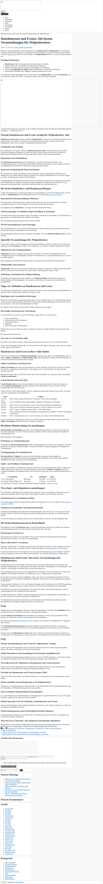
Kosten (7, 28)
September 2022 (10, 836)
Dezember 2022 (10, 830)
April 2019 (8, 847)
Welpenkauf (8, 19)
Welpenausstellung (55, 728)
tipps (3, 728)
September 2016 (10, 852)
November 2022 (10, 832)
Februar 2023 (9, 828)
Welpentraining (9, 879)
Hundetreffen (40, 728)
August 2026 (9, 808)
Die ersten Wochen (11, 864)
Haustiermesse (11, 54)
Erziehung (8, 21)
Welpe (47, 728)
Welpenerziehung (10, 875)
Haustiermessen (9, 502)
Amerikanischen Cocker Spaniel (56, 548)
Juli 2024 (8, 819)
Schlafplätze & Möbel (12, 871)
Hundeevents (11, 728)
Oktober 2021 (9, 839)
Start (6, 17)
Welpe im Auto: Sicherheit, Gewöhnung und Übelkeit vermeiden (17, 780)
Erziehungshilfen (10, 866)
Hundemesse (21, 728)
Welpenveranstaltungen (8, 730)
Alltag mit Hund (10, 862)
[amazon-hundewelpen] (51, 125)
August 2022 (9, 838)
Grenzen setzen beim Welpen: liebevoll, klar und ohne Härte (17, 791)
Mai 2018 (8, 848)
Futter (7, 23)
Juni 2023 (8, 825)
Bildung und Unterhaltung (53, 194)
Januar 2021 (9, 843)
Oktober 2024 (9, 816)
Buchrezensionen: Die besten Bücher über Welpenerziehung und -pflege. (25, 734)
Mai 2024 (8, 821)
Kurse (7, 30)
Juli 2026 (8, 810)
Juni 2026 (8, 812)
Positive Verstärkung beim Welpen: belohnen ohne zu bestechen (16, 794)
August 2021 (9, 841)
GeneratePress (18, 882)
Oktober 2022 (9, 834)
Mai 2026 (8, 814)
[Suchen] (21, 770)
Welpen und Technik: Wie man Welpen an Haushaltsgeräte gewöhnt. (24, 732)
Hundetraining (30, 728)
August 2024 (9, 818)
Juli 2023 (8, 823)
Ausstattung (8, 25)
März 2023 (8, 827)
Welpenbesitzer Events (25, 621)
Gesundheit (8, 27)
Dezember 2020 (10, 845)
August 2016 (9, 854)
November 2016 (10, 850)
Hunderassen (9, 868)
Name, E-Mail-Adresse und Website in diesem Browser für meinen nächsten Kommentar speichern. (34, 763)
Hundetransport (10, 870)
